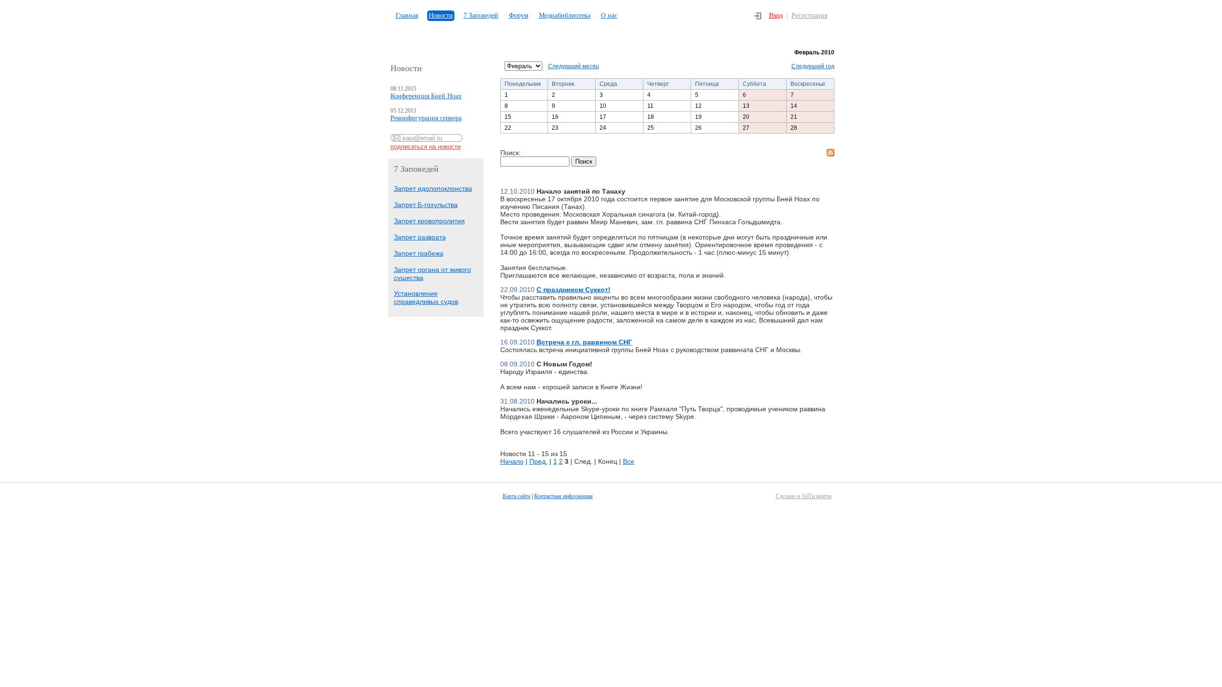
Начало (512, 461)
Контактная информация (563, 496)
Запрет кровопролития (429, 221)
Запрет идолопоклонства (433, 188)
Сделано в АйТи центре (804, 496)
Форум (518, 15)
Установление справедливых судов (426, 297)
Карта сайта (516, 496)
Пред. (538, 461)
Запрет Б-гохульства (426, 204)
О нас (609, 15)
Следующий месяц (573, 66)
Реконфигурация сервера (426, 118)
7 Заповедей (481, 15)
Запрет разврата (420, 237)
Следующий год (812, 66)
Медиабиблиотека (564, 15)
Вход (776, 15)
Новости (441, 15)
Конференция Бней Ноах (426, 96)
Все (628, 461)
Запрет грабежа (418, 253)
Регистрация (809, 15)
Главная (407, 15)
